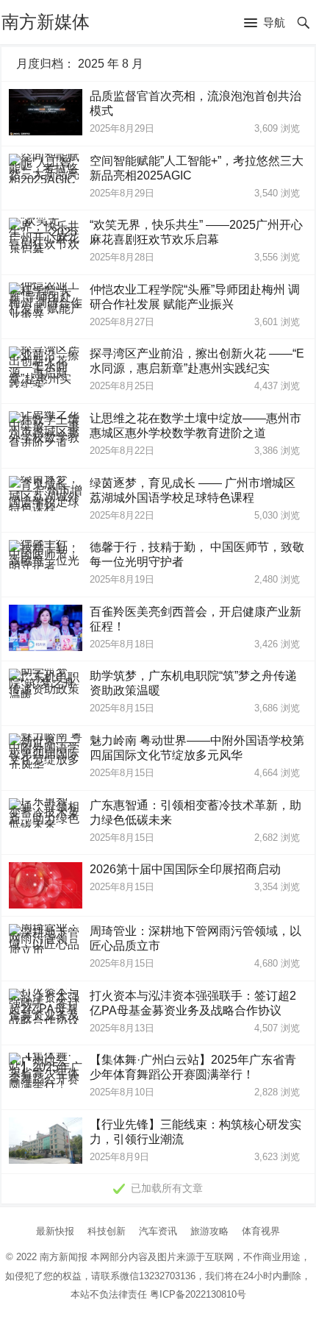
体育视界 (261, 1231)
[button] (264, 23)
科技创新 (106, 1231)
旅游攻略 (209, 1231)
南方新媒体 (45, 22)
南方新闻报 (63, 1256)
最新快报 (55, 1231)
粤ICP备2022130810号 (198, 1294)
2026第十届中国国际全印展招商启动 (185, 869)
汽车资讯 (158, 1231)
